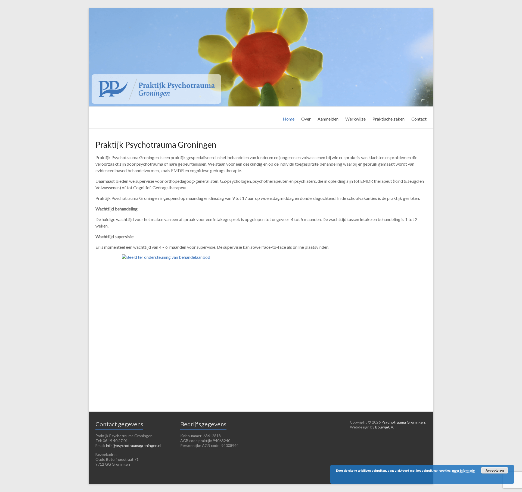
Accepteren (495, 470)
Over (306, 118)
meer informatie (463, 470)
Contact (419, 118)
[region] (261, 325)
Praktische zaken (388, 118)
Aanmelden (328, 118)
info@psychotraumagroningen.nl (133, 445)
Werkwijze (355, 118)
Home (288, 118)
